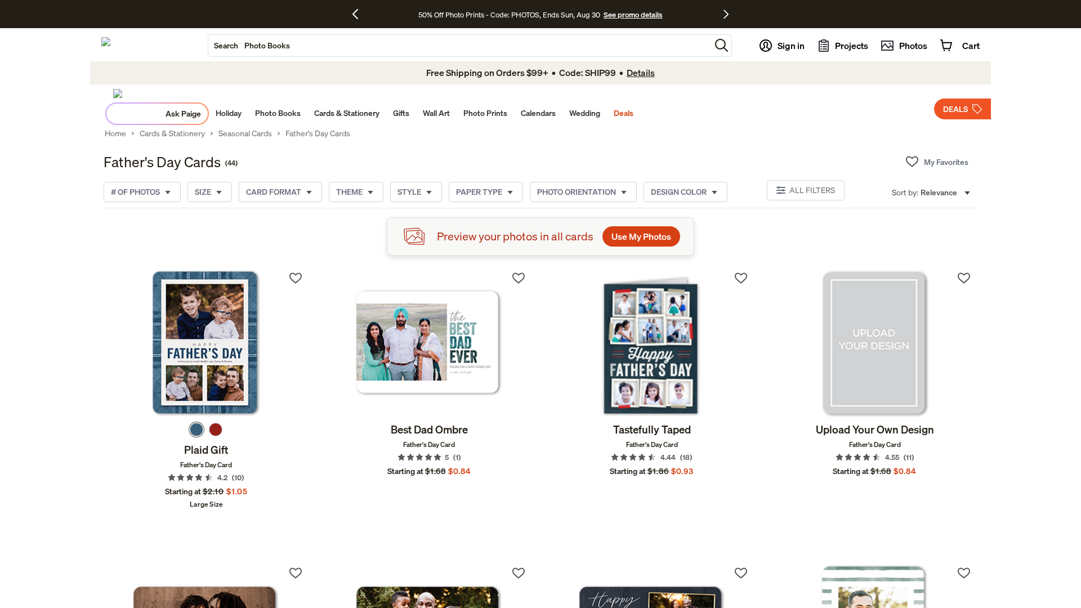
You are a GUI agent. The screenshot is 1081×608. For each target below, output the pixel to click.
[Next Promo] (726, 14)
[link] (206, 343)
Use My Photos (641, 236)
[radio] (196, 429)
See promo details (633, 15)
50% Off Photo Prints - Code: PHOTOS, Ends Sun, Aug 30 (509, 15)
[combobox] (459, 45)
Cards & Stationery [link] (172, 133)
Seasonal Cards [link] (245, 133)
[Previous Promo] (359, 14)
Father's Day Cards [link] (317, 133)
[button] (721, 45)
